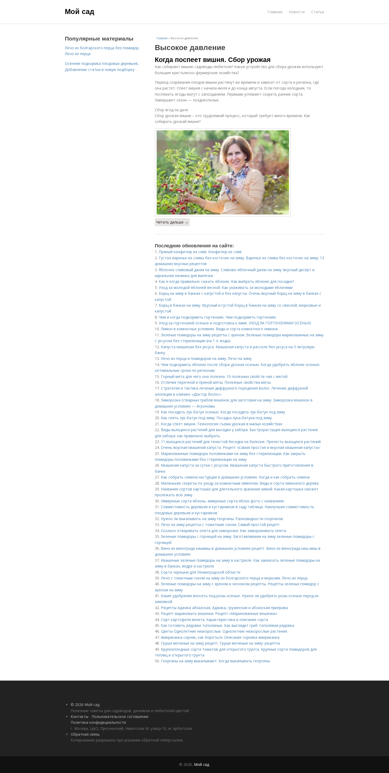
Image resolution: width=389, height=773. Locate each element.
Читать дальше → (172, 222)
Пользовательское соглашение (120, 716)
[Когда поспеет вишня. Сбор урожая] (239, 172)
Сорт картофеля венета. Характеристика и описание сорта (214, 619)
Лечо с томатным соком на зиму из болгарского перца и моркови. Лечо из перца (234, 577)
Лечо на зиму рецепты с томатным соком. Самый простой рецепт (220, 524)
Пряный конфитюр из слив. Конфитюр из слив (200, 251)
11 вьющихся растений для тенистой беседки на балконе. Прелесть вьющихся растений (241, 441)
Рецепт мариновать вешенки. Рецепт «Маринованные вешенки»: (219, 613)
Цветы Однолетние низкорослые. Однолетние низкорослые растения (224, 631)
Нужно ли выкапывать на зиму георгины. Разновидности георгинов (222, 518)
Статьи (317, 11)
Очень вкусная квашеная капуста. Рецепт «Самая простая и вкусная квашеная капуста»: (240, 447)
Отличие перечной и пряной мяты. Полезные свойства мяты (216, 382)
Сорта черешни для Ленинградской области (200, 572)
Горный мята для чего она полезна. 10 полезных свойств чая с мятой (224, 376)
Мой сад (79, 11)
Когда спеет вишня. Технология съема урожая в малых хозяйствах (221, 423)
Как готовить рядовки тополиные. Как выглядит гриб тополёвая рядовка (227, 625)
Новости (297, 11)
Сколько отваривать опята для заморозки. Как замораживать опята (223, 530)
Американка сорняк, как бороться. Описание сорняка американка (220, 637)
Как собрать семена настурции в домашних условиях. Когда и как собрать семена (235, 477)
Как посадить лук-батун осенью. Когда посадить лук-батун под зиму (223, 411)
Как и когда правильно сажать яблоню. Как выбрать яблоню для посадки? (226, 281)
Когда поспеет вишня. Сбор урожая (213, 59)
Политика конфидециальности (98, 722)
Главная (275, 11)
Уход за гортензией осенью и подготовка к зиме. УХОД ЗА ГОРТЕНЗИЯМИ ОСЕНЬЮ (235, 322)
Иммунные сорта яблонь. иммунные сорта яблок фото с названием (222, 500)
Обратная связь (85, 734)
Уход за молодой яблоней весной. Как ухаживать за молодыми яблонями (226, 287)
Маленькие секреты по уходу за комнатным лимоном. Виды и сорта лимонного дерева (240, 483)
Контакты (79, 716)
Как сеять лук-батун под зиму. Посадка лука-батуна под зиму (216, 417)
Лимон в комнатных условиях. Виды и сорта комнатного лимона (219, 328)
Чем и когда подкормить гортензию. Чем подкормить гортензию (217, 317)
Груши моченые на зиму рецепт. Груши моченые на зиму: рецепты (220, 643)
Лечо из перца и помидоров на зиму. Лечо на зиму (206, 358)
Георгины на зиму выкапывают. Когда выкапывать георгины (215, 660)
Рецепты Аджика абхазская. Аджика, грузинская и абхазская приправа (224, 607)
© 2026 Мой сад (85, 704)
